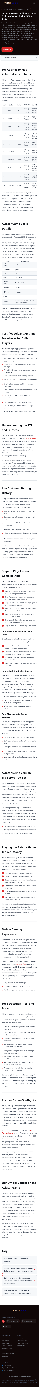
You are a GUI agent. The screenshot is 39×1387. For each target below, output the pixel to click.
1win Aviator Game (22, 1340)
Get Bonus (7, 49)
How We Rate (5, 1351)
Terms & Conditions (7, 1346)
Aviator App (21, 964)
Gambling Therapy (12, 1321)
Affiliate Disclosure (7, 1348)
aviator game (31, 438)
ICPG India (6, 1327)
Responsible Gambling (28, 1321)
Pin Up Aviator (21, 1346)
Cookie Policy (5, 1343)
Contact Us (5, 1356)
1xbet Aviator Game (22, 1343)
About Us (4, 1338)
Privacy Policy (5, 1340)
